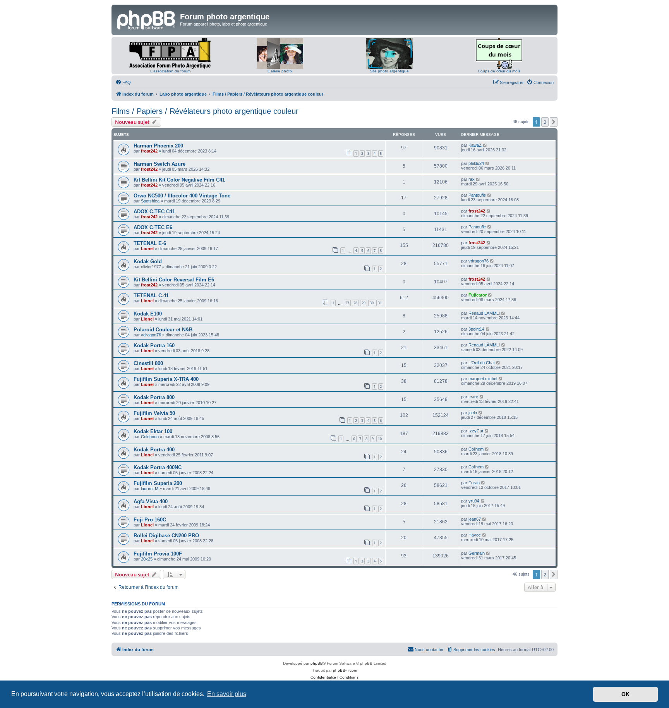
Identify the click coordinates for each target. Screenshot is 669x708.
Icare (473, 396)
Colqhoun (150, 436)
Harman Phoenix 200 (158, 146)
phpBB (316, 663)
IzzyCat (475, 431)
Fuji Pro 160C (150, 520)
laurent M (149, 488)
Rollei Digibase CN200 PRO (166, 535)
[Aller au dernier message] (485, 145)
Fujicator (477, 295)
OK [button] (625, 694)
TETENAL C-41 (151, 295)
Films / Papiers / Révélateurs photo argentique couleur (205, 111)
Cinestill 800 (148, 363)
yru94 (473, 501)
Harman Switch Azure (159, 164)
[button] (554, 122)
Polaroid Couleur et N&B (163, 330)
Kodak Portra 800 (154, 397)
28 (355, 302)
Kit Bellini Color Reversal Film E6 (174, 280)
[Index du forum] (146, 19)
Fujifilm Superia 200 (158, 483)
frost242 (149, 151)
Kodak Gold (148, 261)
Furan (474, 482)
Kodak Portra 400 (154, 450)
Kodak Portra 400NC (158, 467)
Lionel (147, 248)
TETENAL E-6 (150, 243)
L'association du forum (170, 71)
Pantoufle (477, 195)
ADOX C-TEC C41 (154, 211)
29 (363, 302)
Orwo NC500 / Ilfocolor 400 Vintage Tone (182, 196)
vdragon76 (478, 261)
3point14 (476, 329)
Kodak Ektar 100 (153, 431)
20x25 (147, 559)
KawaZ (475, 145)
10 (380, 438)
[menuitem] (123, 82)
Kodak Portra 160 (154, 345)
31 (380, 302)
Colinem (476, 449)
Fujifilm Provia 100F (158, 554)
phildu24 (476, 163)
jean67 (474, 519)
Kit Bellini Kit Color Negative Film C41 (179, 180)
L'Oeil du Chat (481, 362)
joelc (472, 412)
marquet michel (482, 378)
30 (372, 302)
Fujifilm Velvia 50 (154, 413)
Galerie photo (280, 71)
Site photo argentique (389, 71)
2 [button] (545, 121)
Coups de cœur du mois (499, 71)
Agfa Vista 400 (151, 501)
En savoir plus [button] (226, 694)
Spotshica (150, 201)
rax (471, 179)
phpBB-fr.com (345, 670)
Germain (476, 553)
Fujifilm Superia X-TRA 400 (166, 379)
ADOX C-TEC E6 (153, 227)
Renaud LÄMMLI (484, 313)
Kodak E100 (148, 314)
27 (347, 302)
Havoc (474, 535)
